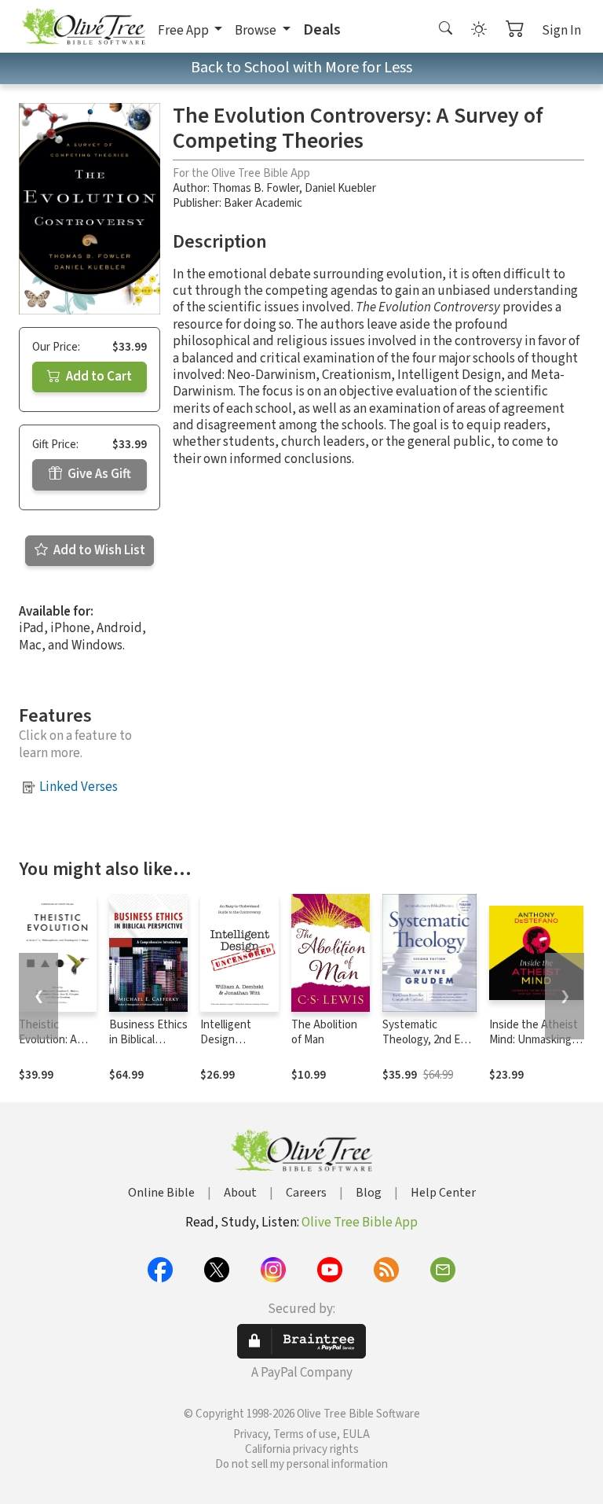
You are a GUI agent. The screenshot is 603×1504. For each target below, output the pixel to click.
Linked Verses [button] (78, 787)
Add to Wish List (98, 550)
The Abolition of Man (324, 1032)
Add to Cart (98, 376)
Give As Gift (98, 474)
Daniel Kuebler (340, 188)
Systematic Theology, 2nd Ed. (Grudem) (425, 1040)
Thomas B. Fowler (255, 188)
